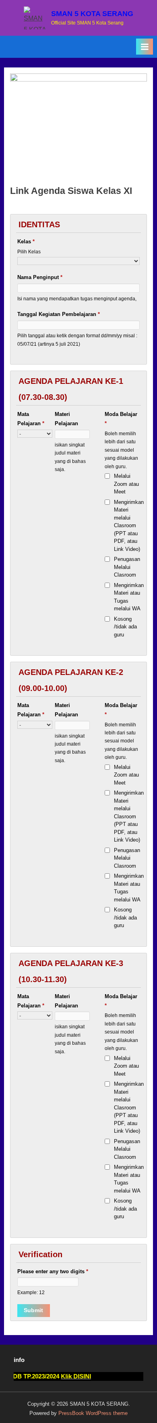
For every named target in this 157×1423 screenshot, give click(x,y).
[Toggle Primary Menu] (144, 47)
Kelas (26, 242)
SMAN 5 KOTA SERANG (92, 14)
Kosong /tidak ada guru (125, 627)
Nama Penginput (39, 277)
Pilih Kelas (29, 251)
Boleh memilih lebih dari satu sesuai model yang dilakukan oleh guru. (121, 450)
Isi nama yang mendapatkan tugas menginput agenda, (76, 298)
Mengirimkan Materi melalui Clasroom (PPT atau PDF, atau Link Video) (129, 525)
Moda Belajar (121, 418)
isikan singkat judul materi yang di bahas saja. (70, 457)
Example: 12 (31, 1292)
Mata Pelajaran (30, 418)
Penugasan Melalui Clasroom (127, 567)
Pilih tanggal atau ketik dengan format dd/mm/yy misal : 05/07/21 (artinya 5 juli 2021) (77, 339)
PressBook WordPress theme (93, 1413)
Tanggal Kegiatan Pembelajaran (58, 314)
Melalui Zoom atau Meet (126, 484)
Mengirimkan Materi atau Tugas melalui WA (129, 597)
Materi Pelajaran (66, 418)
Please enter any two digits (52, 1271)
